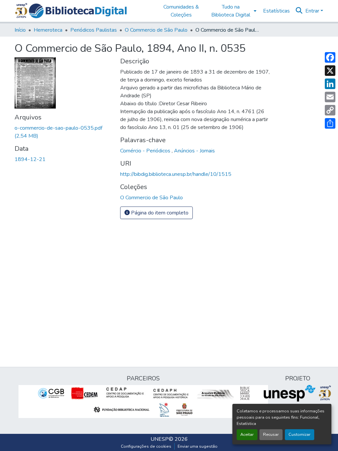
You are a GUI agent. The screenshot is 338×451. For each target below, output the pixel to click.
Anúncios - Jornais (194, 150)
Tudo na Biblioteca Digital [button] (230, 10)
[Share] (330, 123)
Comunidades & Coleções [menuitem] (181, 10)
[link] (63, 132)
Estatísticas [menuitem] (276, 11)
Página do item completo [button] (159, 212)
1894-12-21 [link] (30, 159)
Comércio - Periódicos (146, 150)
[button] (77, 11)
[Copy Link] (330, 110)
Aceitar (247, 434)
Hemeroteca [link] (48, 30)
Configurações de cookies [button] (146, 446)
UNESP (160, 439)
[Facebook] (330, 57)
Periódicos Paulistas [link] (93, 30)
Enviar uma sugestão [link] (198, 446)
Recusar (271, 434)
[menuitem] (232, 10)
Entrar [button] (313, 11)
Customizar (299, 434)
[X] (330, 70)
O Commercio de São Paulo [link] (156, 30)
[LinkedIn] (330, 83)
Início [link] (20, 30)
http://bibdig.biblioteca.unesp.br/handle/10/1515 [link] (175, 174)
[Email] (330, 97)
